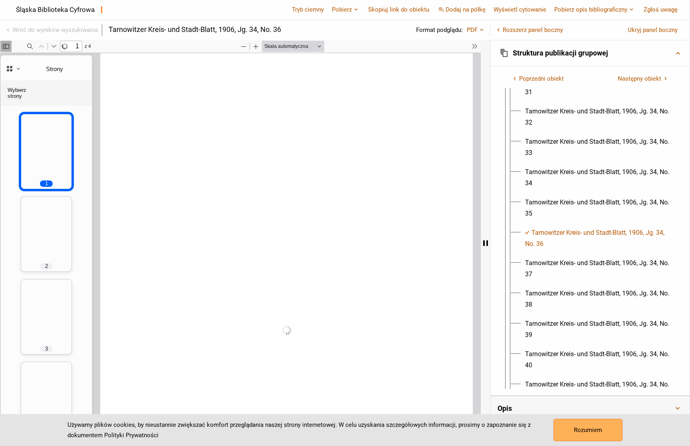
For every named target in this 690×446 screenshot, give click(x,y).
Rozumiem (588, 430)
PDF (472, 30)
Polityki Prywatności (131, 435)
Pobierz (342, 9)
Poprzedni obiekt (541, 78)
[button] (590, 53)
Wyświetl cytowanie (520, 9)
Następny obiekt (639, 78)
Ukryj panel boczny (653, 30)
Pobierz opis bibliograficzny (590, 9)
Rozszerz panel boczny (533, 30)
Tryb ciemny (308, 9)
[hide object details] (485, 243)
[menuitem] (597, 117)
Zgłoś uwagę (661, 9)
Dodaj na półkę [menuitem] (466, 9)
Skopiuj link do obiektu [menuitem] (398, 9)
